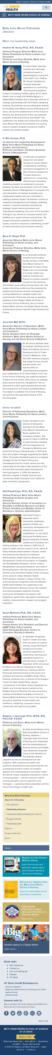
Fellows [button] (8, 828)
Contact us (14, 968)
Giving (33, 1)
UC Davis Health (44, 1)
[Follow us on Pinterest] (27, 1012)
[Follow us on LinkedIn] (40, 1012)
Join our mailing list (18, 971)
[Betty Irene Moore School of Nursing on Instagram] (33, 1012)
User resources (16, 965)
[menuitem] (24, 811)
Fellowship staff (14, 823)
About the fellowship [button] (14, 799)
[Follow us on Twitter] (14, 1012)
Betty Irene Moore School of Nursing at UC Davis (27, 989)
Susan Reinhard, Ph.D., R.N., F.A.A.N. (22, 612)
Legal (43, 1046)
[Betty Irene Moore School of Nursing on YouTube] (20, 1012)
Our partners (12, 804)
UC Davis (13, 977)
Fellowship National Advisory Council (24, 814)
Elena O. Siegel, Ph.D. (14, 236)
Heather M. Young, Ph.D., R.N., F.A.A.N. (23, 47)
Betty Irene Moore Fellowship (17, 795)
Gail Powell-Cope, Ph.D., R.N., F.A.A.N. (22, 491)
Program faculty (14, 818)
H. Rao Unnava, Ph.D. (14, 138)
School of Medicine (15, 986)
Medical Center (13, 994)
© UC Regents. (13, 1046)
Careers (26, 1)
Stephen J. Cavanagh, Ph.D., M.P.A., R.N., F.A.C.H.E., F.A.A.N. (24, 717)
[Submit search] (46, 7)
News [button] (7, 838)
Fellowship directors (16, 809)
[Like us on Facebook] (7, 1012)
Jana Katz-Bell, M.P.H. (14, 322)
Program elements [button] (13, 833)
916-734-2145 (34, 1044)
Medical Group (13, 992)
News (18, 1)
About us (20, 1049)
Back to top (43, 1020)
